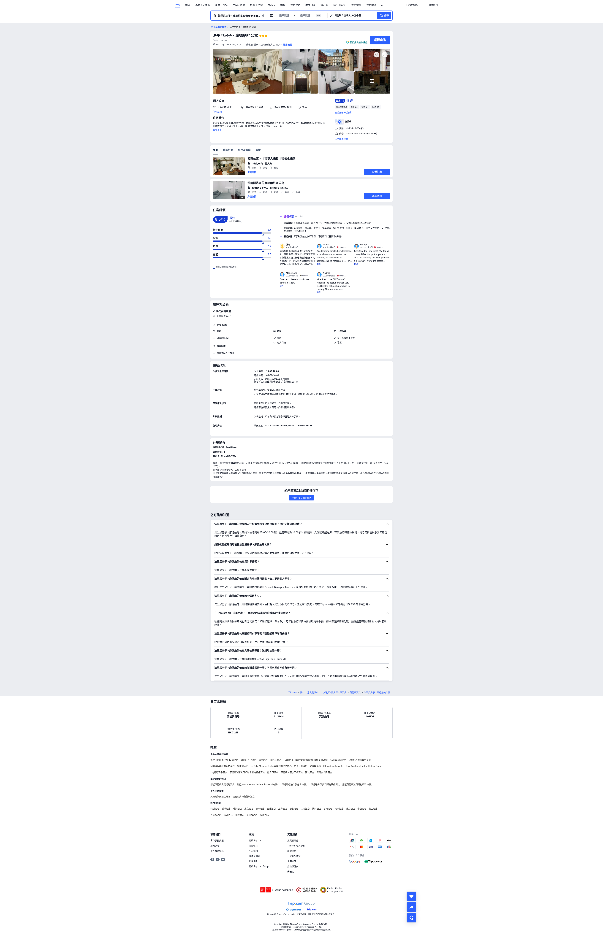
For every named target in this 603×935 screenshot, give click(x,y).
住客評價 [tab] (228, 150)
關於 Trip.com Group (259, 866)
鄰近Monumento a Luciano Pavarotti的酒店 (258, 784)
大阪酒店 (305, 808)
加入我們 (253, 851)
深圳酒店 (214, 808)
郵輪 (282, 5)
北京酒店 (350, 808)
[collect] (411, 896)
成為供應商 (292, 866)
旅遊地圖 (371, 5)
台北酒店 (271, 808)
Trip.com (292, 692)
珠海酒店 (237, 808)
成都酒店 (228, 815)
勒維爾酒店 (242, 766)
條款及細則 (254, 856)
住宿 (177, 5)
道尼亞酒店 (272, 772)
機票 (187, 5)
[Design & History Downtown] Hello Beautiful (306, 760)
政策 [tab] (258, 150)
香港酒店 (226, 808)
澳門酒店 (316, 808)
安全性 (290, 871)
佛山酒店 (373, 808)
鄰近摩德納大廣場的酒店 (222, 784)
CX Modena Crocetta (333, 766)
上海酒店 (282, 808)
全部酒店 (291, 861)
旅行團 (324, 5)
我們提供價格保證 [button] (358, 42)
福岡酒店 (339, 808)
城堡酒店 (263, 760)
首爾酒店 (327, 808)
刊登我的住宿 (294, 856)
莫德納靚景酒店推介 (220, 796)
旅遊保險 (295, 5)
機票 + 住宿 (256, 5)
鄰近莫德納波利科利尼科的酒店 (357, 784)
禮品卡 (271, 5)
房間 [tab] (215, 150)
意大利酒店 (312, 692)
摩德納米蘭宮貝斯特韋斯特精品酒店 (247, 772)
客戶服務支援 (217, 840)
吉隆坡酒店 (215, 815)
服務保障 (214, 845)
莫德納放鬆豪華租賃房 (360, 760)
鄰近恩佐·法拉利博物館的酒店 (325, 784)
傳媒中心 (253, 845)
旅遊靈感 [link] (356, 5)
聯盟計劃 (291, 851)
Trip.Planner (339, 5)
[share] (411, 907)
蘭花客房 (309, 772)
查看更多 (217, 129)
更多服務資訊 (217, 851)
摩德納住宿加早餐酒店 (292, 772)
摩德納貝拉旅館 (248, 760)
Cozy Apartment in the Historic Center (364, 766)
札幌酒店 (239, 815)
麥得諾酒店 (315, 766)
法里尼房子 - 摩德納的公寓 (235, 35)
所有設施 (217, 111)
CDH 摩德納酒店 (338, 760)
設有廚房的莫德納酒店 (244, 796)
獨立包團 (310, 5)
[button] (383, 5)
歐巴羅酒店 (275, 760)
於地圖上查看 (341, 139)
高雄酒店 (264, 815)
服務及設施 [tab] (244, 150)
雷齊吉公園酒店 (324, 772)
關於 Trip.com (255, 840)
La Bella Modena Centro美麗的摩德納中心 (271, 766)
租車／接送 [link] (221, 5)
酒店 (302, 692)
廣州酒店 (260, 808)
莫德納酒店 (355, 692)
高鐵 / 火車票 (202, 5)
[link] (412, 5)
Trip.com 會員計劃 (296, 845)
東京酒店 (248, 808)
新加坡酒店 (252, 815)
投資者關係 (292, 840)
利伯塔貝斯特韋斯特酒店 (222, 766)
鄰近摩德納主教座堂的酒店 (295, 784)
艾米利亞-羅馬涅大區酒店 (334, 692)
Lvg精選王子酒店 (218, 772)
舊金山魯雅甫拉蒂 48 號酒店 (224, 760)
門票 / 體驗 (239, 5)
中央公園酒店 (300, 766)
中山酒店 (361, 808)
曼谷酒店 (294, 808)
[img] (247, 71)
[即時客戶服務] (411, 917)
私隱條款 (253, 861)
